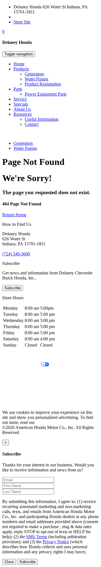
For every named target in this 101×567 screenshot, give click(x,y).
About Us (22, 109)
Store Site (22, 22)
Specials (20, 104)
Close (9, 562)
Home (18, 63)
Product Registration (43, 84)
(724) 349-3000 (27, 17)
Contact (31, 124)
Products (21, 69)
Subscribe (12, 288)
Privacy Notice (15, 355)
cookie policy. (48, 422)
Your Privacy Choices (21, 364)
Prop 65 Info (13, 393)
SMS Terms (12, 383)
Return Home (14, 214)
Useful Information (41, 119)
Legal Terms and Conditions (27, 374)
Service (20, 99)
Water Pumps (36, 79)
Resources (22, 114)
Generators (34, 74)
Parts (17, 89)
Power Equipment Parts (45, 94)
